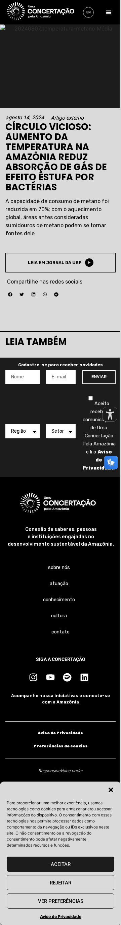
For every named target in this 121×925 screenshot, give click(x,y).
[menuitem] (88, 12)
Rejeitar (60, 883)
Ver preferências (60, 901)
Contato (60, 632)
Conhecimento (59, 600)
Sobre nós (59, 567)
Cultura (59, 616)
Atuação (59, 584)
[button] (111, 790)
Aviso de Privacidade (60, 916)
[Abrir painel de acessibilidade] (110, 414)
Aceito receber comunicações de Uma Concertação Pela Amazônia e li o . (99, 436)
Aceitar (61, 864)
